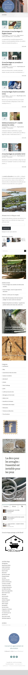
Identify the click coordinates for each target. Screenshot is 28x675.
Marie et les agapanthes (7, 590)
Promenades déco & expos (8, 404)
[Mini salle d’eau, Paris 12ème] (13, 240)
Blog (18, 35)
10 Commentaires (9, 96)
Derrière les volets (6, 574)
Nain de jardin (5, 596)
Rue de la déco (5, 607)
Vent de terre (5, 614)
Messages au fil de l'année (8, 395)
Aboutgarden (5, 563)
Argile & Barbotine (6, 567)
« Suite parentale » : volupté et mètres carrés (15, 524)
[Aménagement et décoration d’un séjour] (23, 240)
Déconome (4, 572)
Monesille (4, 594)
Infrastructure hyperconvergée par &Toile (17, 665)
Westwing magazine (6, 618)
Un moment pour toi (6, 612)
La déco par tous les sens (8, 391)
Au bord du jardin (6, 569)
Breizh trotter (5, 570)
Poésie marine (5, 601)
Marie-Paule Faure (6, 592)
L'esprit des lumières (6, 585)
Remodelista (4, 605)
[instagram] (14, 657)
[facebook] (11, 657)
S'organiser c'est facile (7, 609)
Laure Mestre (5, 35)
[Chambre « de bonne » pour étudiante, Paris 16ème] (4, 240)
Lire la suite (24, 46)
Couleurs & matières (7, 375)
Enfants (4, 382)
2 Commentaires (17, 36)
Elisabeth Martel (5, 576)
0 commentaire (9, 157)
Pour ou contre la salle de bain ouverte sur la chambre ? (15, 517)
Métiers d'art (10, 36)
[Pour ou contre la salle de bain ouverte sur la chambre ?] (4, 517)
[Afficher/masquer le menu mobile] (25, 0)
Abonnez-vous (6, 228)
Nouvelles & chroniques (8, 401)
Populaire (6, 506)
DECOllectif (5, 379)
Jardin (7, 36)
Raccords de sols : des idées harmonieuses (13, 510)
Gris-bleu (4, 578)
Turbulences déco (6, 611)
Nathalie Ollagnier (6, 600)
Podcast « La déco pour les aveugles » (11, 294)
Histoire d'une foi (5, 580)
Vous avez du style (6, 616)
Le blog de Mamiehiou (7, 587)
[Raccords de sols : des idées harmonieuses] (4, 510)
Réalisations (5, 407)
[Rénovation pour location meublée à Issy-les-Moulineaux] (4, 244)
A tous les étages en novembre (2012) (13, 154)
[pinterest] (17, 657)
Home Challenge (6, 385)
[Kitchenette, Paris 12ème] (18, 240)
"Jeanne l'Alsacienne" (18, 651)
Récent (14, 506)
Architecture (5, 366)
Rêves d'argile (5, 603)
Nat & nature (5, 598)
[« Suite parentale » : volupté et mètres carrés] (4, 524)
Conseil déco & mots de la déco (9, 372)
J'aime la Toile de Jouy (6, 581)
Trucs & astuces (6, 414)
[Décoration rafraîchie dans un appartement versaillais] (9, 240)
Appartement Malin (6, 565)
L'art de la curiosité (6, 583)
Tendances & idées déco (8, 411)
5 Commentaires (10, 67)
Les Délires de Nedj (6, 589)
